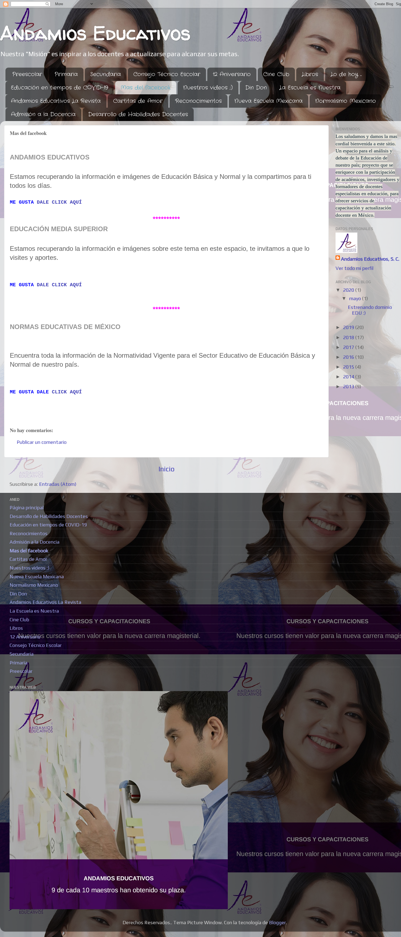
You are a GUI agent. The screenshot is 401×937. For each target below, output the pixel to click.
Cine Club (276, 74)
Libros (310, 74)
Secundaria (105, 74)
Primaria (66, 74)
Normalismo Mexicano (345, 101)
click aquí (67, 392)
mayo (355, 298)
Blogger (277, 922)
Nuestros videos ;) (208, 88)
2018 (349, 337)
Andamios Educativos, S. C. (370, 259)
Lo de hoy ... (346, 74)
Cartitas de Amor (138, 101)
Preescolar (27, 74)
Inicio (166, 469)
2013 (349, 386)
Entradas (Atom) (57, 484)
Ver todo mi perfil (354, 268)
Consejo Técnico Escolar (166, 74)
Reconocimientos (198, 101)
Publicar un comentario (42, 442)
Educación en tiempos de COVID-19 (59, 88)
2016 (349, 357)
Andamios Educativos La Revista (56, 101)
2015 (349, 367)
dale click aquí (59, 202)
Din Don (256, 88)
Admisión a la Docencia (43, 114)
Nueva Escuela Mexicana (268, 101)
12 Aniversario (232, 74)
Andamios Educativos (95, 33)
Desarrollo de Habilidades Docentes (138, 114)
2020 (349, 290)
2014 (349, 376)
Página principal (27, 507)
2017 (349, 347)
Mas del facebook (145, 88)
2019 (349, 327)
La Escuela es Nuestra (309, 88)
